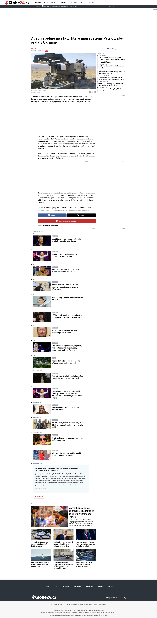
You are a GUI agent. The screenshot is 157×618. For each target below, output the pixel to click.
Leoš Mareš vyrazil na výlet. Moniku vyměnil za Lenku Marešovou (66, 240)
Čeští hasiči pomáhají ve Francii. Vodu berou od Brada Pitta (40, 564)
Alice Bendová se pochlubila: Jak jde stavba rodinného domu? (67, 454)
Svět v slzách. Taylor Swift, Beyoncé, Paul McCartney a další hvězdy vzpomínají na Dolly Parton (67, 348)
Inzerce (80, 604)
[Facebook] (90, 92)
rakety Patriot (55, 225)
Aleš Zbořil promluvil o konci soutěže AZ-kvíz (67, 298)
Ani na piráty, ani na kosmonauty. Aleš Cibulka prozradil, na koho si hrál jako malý (67, 425)
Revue (83, 3)
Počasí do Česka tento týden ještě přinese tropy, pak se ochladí (66, 362)
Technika (64, 3)
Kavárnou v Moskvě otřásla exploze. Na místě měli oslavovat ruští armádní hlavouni (63, 565)
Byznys (54, 3)
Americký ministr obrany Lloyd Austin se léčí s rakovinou (111, 90)
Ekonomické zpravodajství (60, 6)
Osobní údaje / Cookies (90, 604)
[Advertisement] (66, 119)
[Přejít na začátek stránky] (124, 604)
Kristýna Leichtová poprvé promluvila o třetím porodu (67, 439)
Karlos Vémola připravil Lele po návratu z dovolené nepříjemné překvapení (65, 287)
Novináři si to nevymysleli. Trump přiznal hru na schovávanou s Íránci (63, 544)
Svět (46, 3)
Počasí (91, 3)
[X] (92, 92)
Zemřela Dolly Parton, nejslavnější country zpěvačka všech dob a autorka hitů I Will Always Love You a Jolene (67, 394)
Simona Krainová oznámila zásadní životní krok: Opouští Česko (66, 270)
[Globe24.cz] (17, 3)
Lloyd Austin (46, 225)
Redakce (62, 604)
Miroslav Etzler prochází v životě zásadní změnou (65, 408)
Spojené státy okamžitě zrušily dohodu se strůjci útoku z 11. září (111, 72)
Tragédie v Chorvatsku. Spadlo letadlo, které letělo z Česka (39, 544)
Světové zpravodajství (42, 6)
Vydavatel (74, 604)
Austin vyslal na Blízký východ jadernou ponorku (111, 67)
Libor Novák (34, 49)
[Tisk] (95, 92)
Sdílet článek (112, 49)
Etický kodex (55, 604)
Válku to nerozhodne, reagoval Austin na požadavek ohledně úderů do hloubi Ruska (111, 60)
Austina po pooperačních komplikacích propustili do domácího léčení (110, 84)
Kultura (74, 3)
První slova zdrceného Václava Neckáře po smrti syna (64, 331)
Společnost (73, 6)
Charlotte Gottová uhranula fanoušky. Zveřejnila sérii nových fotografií (67, 377)
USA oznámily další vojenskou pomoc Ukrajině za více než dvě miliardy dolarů (111, 78)
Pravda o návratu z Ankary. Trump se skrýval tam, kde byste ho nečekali (85, 544)
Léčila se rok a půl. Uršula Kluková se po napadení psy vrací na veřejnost (67, 316)
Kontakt (68, 604)
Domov (38, 3)
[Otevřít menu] (150, 2)
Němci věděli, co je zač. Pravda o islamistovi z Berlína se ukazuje (84, 564)
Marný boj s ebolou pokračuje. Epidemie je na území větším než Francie (81, 512)
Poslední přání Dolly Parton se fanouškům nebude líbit (64, 255)
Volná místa (102, 604)
